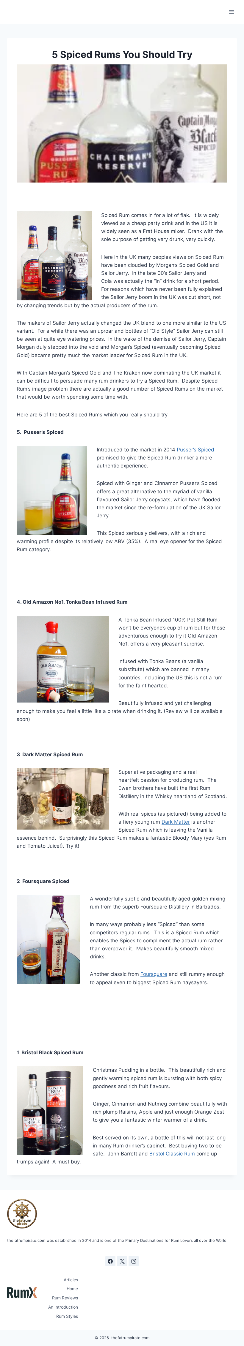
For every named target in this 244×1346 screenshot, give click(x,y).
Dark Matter (176, 822)
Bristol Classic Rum (172, 1154)
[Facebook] (110, 1261)
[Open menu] (231, 11)
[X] (122, 1261)
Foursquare (153, 974)
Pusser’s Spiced (195, 450)
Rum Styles (67, 1316)
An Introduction (63, 1306)
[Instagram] (134, 1261)
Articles (71, 1279)
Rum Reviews (65, 1297)
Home (72, 1288)
